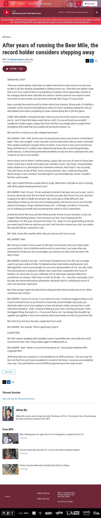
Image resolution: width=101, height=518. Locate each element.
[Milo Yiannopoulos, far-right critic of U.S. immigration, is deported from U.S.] (10, 438)
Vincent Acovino (17, 59)
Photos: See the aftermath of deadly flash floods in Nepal (44, 465)
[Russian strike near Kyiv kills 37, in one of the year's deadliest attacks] (10, 454)
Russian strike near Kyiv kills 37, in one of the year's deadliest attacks (50, 450)
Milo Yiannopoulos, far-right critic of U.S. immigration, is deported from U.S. (52, 434)
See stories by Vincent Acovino (18, 398)
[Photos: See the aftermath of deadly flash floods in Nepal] (10, 469)
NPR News (6, 37)
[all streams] (97, 12)
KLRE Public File (43, 499)
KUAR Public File (43, 493)
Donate (91, 3)
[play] (7, 12)
